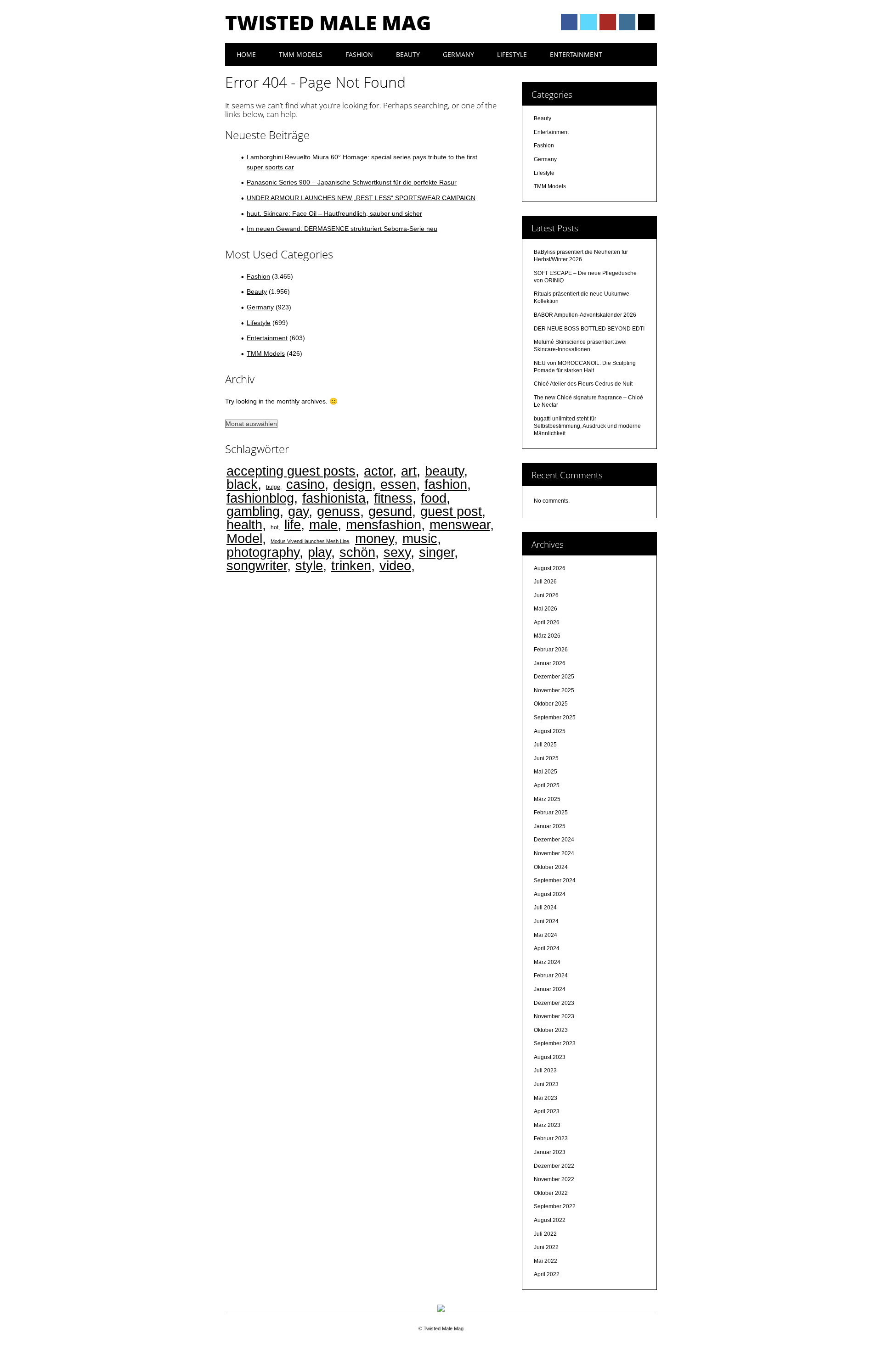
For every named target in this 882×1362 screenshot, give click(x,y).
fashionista (334, 497)
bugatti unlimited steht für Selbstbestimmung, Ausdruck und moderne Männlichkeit (587, 426)
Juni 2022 (546, 1247)
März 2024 (547, 962)
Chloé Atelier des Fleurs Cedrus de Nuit (583, 384)
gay (298, 511)
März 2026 (547, 636)
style (309, 565)
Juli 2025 (545, 744)
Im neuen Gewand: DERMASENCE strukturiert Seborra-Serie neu (342, 228)
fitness (393, 497)
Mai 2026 (545, 608)
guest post (451, 511)
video (395, 565)
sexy (397, 552)
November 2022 (554, 1179)
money (374, 538)
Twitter (588, 22)
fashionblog (260, 497)
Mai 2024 (545, 935)
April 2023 (547, 1111)
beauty (444, 470)
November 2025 (554, 690)
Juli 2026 (545, 581)
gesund (390, 511)
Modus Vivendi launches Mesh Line (310, 541)
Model (244, 538)
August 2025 (549, 731)
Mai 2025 (545, 771)
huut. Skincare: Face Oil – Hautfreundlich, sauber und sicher (334, 213)
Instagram (627, 22)
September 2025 (555, 717)
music (419, 538)
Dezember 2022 (554, 1166)
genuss (338, 511)
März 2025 (547, 799)
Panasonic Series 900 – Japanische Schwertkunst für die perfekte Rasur (352, 182)
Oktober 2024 (551, 867)
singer (436, 552)
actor (378, 470)
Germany (458, 54)
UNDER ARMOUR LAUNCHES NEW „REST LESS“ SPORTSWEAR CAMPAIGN (361, 198)
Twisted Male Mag (328, 22)
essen (398, 484)
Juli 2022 (545, 1234)
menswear (460, 524)
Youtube (607, 22)
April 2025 (547, 785)
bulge (273, 487)
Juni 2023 (546, 1084)
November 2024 (554, 853)
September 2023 (555, 1043)
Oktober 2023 (551, 1030)
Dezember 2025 (554, 676)
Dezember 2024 (554, 839)
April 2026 (547, 622)
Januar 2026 (549, 663)
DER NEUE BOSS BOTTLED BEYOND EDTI (589, 328)
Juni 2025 (546, 758)
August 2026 (549, 568)
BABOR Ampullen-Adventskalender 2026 (585, 315)
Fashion (359, 54)
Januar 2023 (549, 1152)
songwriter (256, 565)
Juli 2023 (545, 1070)
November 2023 (554, 1016)
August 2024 (549, 894)
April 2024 (547, 948)
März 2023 (547, 1125)
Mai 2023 (545, 1098)
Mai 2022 (545, 1261)
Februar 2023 (551, 1138)
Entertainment (576, 54)
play (319, 552)
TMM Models (300, 54)
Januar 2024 (549, 989)
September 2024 (555, 880)
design (352, 484)
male (323, 524)
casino (305, 484)
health (244, 524)
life (292, 524)
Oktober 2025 (551, 704)
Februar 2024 (551, 975)
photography (263, 552)
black (242, 484)
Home (246, 54)
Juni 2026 (546, 595)
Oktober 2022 (551, 1193)
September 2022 (555, 1206)
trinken (351, 565)
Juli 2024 (545, 907)
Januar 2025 (549, 826)
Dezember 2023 (554, 1003)
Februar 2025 (551, 812)
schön (357, 552)
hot (274, 527)
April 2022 (547, 1274)
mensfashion (383, 524)
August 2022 (549, 1220)
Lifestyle (512, 54)
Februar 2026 (551, 649)
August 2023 (549, 1057)
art (409, 470)
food (434, 497)
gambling (253, 511)
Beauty (408, 54)
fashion (445, 484)
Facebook (569, 22)
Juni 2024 (546, 921)
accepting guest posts (291, 470)
